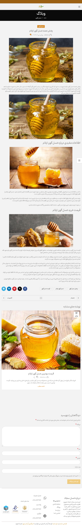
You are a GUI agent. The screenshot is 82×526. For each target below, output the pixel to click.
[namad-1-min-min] (15, 509)
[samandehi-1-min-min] (24, 509)
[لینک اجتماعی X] (20, 289)
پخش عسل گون (73, 288)
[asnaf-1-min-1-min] (6, 509)
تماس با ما (57, 513)
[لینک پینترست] (14, 289)
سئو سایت (55, 523)
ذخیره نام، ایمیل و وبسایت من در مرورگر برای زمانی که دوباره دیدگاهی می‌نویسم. (55, 475)
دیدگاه (77, 425)
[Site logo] (41, 6)
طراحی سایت (63, 523)
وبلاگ (58, 507)
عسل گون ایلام (60, 288)
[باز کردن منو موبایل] (79, 7)
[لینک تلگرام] (4, 289)
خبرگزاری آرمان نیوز (28, 523)
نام (78, 449)
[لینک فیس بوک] (25, 289)
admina (46, 35)
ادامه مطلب (41, 386)
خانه (45, 18)
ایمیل (78, 458)
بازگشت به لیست (41, 298)
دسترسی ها (56, 500)
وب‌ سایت (77, 467)
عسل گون (38, 18)
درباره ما (57, 510)
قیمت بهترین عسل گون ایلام (41, 374)
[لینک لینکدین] (9, 289)
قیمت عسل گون (46, 288)
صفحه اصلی (56, 504)
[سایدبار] (79, 160)
